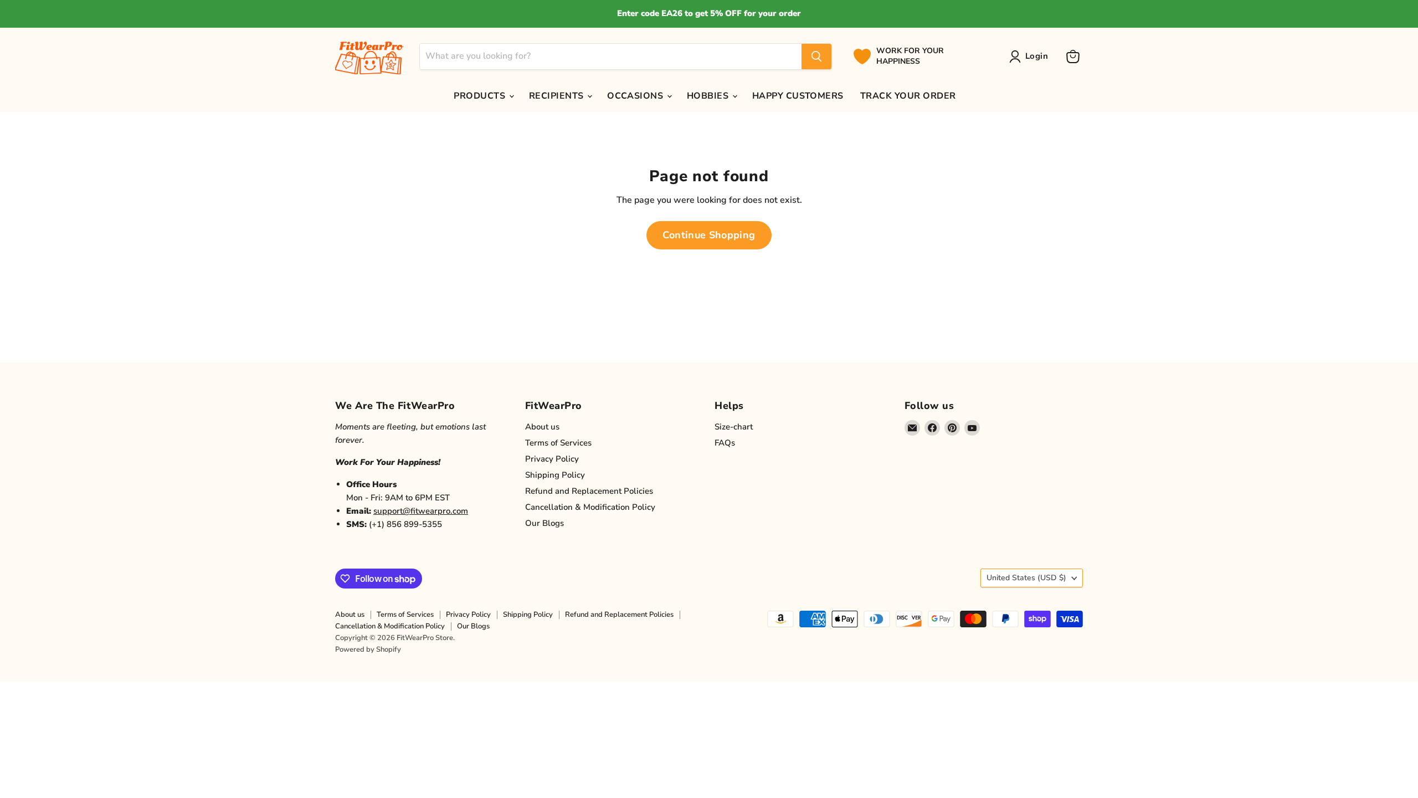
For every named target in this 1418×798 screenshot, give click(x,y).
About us (542, 426)
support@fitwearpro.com (420, 510)
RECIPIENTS (557, 96)
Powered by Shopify (368, 649)
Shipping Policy (555, 474)
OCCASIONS (636, 96)
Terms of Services (558, 442)
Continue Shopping (708, 235)
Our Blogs (544, 523)
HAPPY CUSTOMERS (798, 96)
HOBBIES (709, 96)
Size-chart (734, 426)
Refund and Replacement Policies (589, 491)
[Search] (816, 56)
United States (1026, 577)
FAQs (725, 442)
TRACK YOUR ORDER (908, 96)
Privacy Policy (552, 458)
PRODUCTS (480, 96)
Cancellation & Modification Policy (590, 507)
